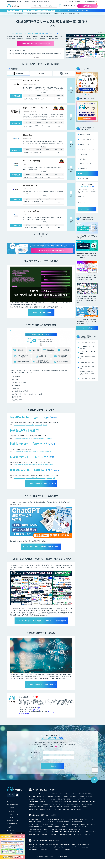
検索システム (43, 801)
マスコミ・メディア (33, 849)
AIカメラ (73, 809)
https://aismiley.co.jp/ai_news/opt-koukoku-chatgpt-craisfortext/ (34, 465)
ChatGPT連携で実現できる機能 (87, 357)
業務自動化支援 (32, 806)
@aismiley (50, 712)
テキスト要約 (83, 154)
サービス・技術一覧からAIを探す (43, 790)
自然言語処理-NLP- (83, 801)
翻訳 (81, 173)
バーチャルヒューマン (42, 799)
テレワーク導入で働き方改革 (36, 829)
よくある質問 (10, 808)
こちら (55, 746)
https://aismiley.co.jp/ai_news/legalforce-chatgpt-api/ (30, 425)
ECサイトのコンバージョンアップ (53, 824)
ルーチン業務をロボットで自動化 (51, 827)
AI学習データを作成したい (50, 829)
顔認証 (68, 799)
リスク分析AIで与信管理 (34, 834)
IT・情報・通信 (66, 849)
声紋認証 (85, 806)
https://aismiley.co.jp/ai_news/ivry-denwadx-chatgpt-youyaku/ (33, 438)
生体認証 (79, 809)
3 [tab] (88, 94)
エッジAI (74, 799)
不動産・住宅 (84, 847)
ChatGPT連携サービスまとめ (87, 379)
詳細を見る (16, 96)
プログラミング (84, 178)
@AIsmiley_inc (37, 710)
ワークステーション (56, 809)
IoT (56, 804)
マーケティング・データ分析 (87, 149)
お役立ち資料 (84, 11)
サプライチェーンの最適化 (66, 834)
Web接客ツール (46, 804)
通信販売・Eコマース (65, 844)
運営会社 (9, 801)
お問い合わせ (10, 811)
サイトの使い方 (69, 1)
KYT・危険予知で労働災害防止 (70, 824)
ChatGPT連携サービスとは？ (87, 343)
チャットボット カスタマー (87, 139)
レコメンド (51, 801)
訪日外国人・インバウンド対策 (36, 824)
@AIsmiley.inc (42, 708)
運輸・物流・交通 (53, 844)
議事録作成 (82, 159)
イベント (75, 11)
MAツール (59, 806)
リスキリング (83, 169)
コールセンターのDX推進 (63, 821)
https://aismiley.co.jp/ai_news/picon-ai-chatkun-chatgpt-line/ (32, 451)
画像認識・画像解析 (87, 794)
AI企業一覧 (10, 827)
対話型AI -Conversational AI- (71, 796)
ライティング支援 (84, 144)
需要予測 (39, 796)
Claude (44, 794)
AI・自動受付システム (76, 806)
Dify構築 (82, 796)
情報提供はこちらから (80, 1)
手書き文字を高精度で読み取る (71, 832)
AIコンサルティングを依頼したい (82, 834)
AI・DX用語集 (11, 830)
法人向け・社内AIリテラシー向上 (54, 832)
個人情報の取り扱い (12, 804)
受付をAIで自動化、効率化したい (37, 832)
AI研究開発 (31, 804)
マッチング (38, 804)
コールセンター (43, 849)
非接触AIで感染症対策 (74, 829)
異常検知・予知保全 (66, 801)
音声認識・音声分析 (33, 801)
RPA (53, 804)
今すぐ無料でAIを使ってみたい (87, 824)
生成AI (39, 794)
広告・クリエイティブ (43, 806)
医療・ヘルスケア (69, 847)
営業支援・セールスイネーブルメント (46, 821)
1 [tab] (85, 94)
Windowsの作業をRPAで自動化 (88, 832)
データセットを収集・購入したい (69, 819)
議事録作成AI (32, 799)
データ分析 (92, 801)
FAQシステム (66, 809)
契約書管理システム (45, 809)
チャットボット (72, 794)
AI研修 (79, 794)
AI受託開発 (50, 796)
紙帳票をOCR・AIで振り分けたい (50, 834)
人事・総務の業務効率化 (76, 821)
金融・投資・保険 (43, 844)
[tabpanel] (87, 82)
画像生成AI (53, 806)
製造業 (73, 844)
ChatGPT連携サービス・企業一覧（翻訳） (87, 347)
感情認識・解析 (61, 799)
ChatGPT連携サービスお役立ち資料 (87, 367)
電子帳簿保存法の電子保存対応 (36, 819)
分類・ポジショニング (87, 804)
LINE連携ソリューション (67, 827)
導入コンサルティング (85, 164)
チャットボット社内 (85, 134)
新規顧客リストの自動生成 (35, 827)
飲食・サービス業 (33, 844)
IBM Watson (62, 804)
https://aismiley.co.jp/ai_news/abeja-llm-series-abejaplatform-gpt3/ (34, 478)
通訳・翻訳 (66, 806)
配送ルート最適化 (63, 829)
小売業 (54, 847)
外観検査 (75, 801)
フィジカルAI (32, 796)
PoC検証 (57, 801)
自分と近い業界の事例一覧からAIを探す (45, 840)
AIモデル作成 (52, 799)
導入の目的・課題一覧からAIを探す (44, 815)
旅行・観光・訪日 (33, 847)
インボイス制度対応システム (52, 819)
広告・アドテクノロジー (45, 847)
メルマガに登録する (24, 714)
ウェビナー (94, 11)
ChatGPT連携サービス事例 (87, 362)
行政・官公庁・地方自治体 (83, 844)
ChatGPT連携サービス (53, 794)
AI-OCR (44, 796)
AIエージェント (32, 794)
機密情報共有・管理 (33, 809)
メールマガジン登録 (12, 814)
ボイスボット (89, 796)
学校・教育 (60, 847)
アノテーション (58, 796)
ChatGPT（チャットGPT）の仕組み (87, 352)
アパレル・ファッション (55, 849)
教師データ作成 (81, 799)
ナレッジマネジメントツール (86, 819)
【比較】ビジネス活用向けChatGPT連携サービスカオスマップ (87, 373)
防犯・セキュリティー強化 (81, 827)
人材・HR (77, 847)
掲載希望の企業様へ (93, 1)
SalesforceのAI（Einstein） (73, 804)
